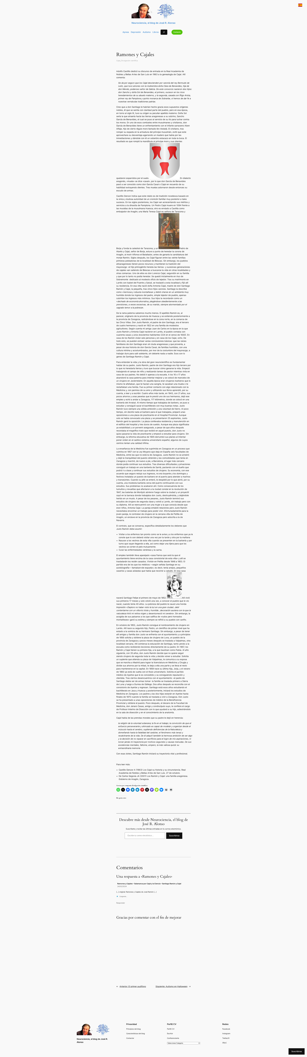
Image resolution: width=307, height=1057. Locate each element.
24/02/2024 (122, 886)
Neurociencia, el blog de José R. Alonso (153, 22)
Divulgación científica (129, 61)
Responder (120, 903)
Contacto (177, 32)
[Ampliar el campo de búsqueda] (164, 32)
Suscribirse (174, 835)
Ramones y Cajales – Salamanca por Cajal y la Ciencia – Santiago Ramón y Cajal (149, 884)
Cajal (118, 61)
